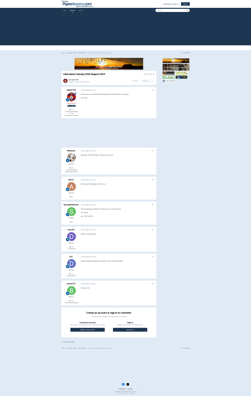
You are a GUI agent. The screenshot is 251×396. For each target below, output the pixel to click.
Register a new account (87, 329)
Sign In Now (130, 329)
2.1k (72, 168)
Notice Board (85, 82)
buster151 (71, 284)
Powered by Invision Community (125, 393)
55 (72, 221)
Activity (80, 10)
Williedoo (71, 151)
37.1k (72, 109)
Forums (64, 15)
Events (72, 15)
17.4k (72, 300)
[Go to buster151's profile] (71, 290)
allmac (71, 180)
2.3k (72, 247)
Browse (72, 10)
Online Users (81, 15)
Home (65, 10)
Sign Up (185, 4)
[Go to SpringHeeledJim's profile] (71, 211)
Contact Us (121, 389)
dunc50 (71, 230)
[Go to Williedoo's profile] (71, 157)
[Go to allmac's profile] (71, 186)
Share (136, 81)
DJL (71, 257)
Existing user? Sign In (171, 4)
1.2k (72, 274)
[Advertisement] (125, 31)
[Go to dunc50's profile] (71, 236)
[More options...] (153, 90)
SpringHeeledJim (71, 205)
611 (72, 196)
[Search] (187, 10)
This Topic (180, 10)
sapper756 (74, 80)
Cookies (130, 389)
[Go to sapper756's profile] (65, 81)
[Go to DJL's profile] (71, 263)
